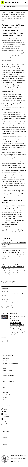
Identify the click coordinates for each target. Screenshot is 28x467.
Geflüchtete (5, 365)
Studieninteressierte (7, 361)
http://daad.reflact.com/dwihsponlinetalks (12, 220)
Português (5, 444)
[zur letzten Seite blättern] (21, 231)
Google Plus (6, 416)
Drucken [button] (4, 434)
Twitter (5, 411)
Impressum (5, 390)
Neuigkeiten (12, 14)
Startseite (3, 12)
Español (4, 442)
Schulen (4, 368)
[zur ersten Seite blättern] (6, 231)
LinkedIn (6, 423)
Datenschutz (5, 392)
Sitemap (5, 397)
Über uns (6, 14)
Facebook (6, 409)
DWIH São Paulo (9, 227)
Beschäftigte (6, 358)
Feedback (5, 437)
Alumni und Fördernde (8, 370)
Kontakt (4, 387)
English (4, 439)
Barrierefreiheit (6, 394)
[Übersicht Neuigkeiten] (2, 231)
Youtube (5, 419)
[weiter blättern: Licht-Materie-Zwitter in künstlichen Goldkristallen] (18, 231)
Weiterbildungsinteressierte (9, 375)
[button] (2, 281)
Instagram (6, 414)
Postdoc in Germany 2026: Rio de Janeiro (12, 302)
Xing (5, 421)
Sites (9, 12)
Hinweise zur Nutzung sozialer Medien (9, 427)
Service (4, 399)
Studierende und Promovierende (10, 363)
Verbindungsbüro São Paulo (9, 6)
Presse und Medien (7, 373)
